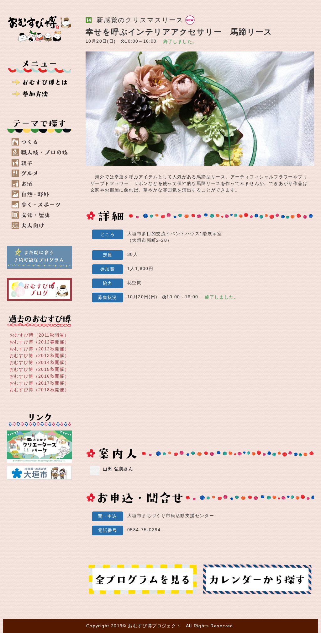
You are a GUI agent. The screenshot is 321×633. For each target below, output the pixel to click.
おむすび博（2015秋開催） (39, 369)
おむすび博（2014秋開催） (39, 362)
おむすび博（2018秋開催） (39, 389)
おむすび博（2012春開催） (39, 341)
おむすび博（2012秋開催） (39, 348)
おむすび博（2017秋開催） (39, 382)
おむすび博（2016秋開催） (39, 376)
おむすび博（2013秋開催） (39, 355)
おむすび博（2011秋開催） (39, 335)
